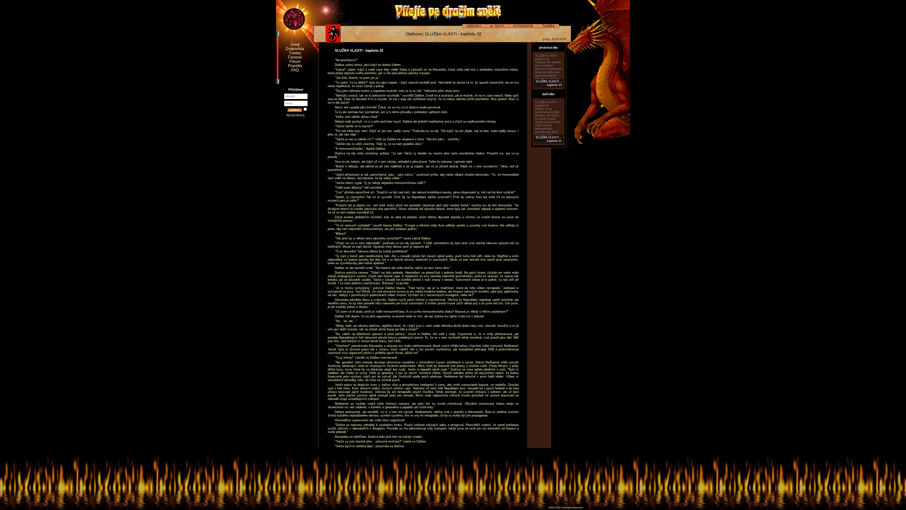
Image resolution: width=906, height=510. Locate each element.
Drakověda (295, 49)
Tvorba (295, 53)
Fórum (294, 62)
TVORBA (548, 26)
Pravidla (295, 66)
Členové (295, 57)
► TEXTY (497, 26)
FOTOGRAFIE (523, 26)
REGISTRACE (295, 115)
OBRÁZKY (474, 26)
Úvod (294, 44)
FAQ (295, 70)
